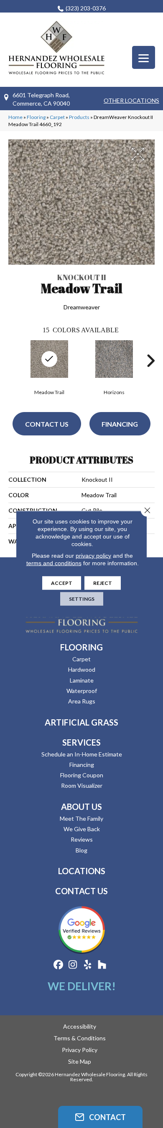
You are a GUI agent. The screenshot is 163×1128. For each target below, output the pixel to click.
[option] (114, 366)
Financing (120, 424)
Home (15, 117)
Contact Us (47, 424)
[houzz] (102, 965)
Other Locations (131, 100)
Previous (12, 360)
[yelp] (88, 965)
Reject (102, 583)
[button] (100, 1117)
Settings (81, 599)
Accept (61, 583)
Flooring (36, 117)
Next (150, 360)
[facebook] (58, 965)
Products (79, 117)
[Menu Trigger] (143, 57)
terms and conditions (54, 563)
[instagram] (73, 965)
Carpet (57, 117)
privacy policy (93, 555)
